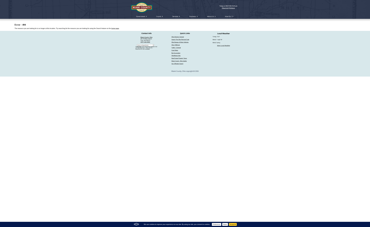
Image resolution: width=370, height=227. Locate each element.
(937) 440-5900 (145, 42)
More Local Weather (223, 45)
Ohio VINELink (176, 45)
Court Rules (175, 50)
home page (115, 28)
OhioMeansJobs (176, 55)
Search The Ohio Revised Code (180, 39)
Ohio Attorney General (178, 37)
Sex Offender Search (177, 63)
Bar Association (176, 53)
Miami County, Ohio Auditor (179, 61)
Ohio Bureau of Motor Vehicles (180, 42)
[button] (185, 7)
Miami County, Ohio (146, 37)
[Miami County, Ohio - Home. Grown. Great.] (141, 7)
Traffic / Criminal (176, 47)
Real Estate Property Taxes (179, 58)
